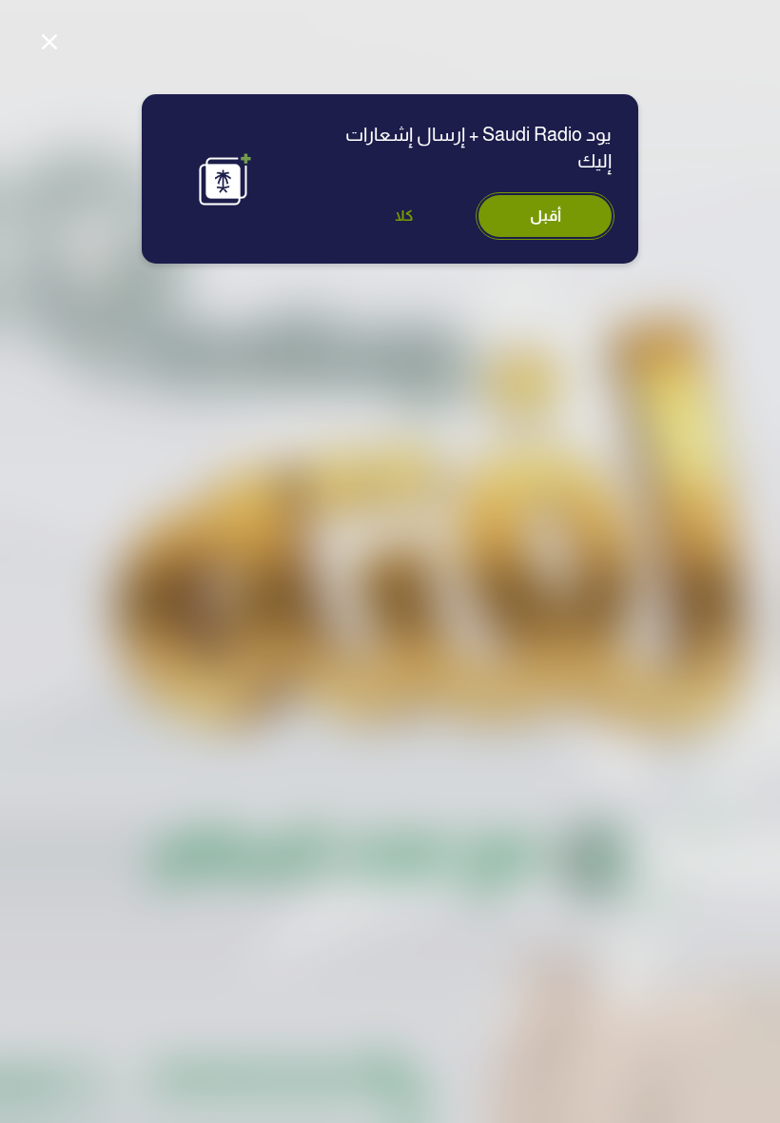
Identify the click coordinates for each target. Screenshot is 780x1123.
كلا (404, 215)
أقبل (545, 215)
